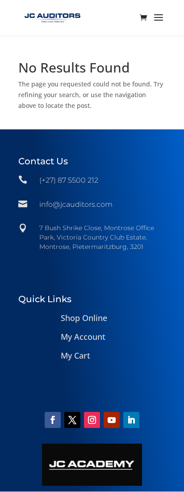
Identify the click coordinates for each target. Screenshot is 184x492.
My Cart (75, 355)
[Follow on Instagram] (92, 420)
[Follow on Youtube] (112, 420)
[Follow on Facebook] (53, 420)
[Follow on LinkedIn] (131, 420)
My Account (83, 336)
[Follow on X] (72, 420)
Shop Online (84, 317)
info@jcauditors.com (76, 204)
